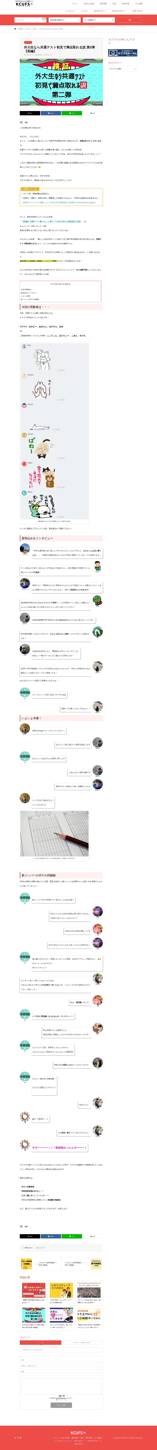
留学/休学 (125, 4)
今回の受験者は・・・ (28, 289)
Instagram (15, 1437)
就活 (114, 4)
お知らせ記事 (89, 4)
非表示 (67, 284)
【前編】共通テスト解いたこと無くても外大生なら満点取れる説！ (52, 221)
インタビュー (70, 11)
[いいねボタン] (21, 122)
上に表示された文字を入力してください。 (61, 1398)
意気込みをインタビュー (29, 293)
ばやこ (31, 1248)
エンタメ (84, 11)
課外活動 (103, 4)
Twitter (18, 1437)
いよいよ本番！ (26, 296)
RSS (20, 1437)
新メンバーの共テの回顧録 (30, 299)
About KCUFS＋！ (119, 11)
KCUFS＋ (78, 1432)
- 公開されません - (28, 1365)
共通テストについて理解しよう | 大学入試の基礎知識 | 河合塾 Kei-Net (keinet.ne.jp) (57, 202)
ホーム (75, 4)
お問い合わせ (137, 11)
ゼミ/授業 (139, 4)
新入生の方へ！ (100, 11)
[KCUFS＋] (24, 4)
